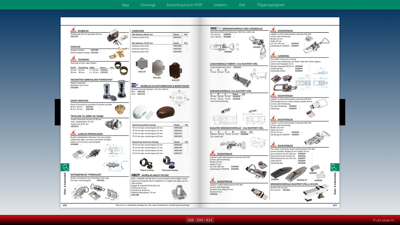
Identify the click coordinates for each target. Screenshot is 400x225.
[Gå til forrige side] (180, 220)
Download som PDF (185, 5)
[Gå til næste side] (219, 220)
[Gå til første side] (171, 220)
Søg (125, 5)
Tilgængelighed (270, 5)
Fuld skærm (383, 220)
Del (242, 5)
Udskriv (220, 5)
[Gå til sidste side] (228, 220)
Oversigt (148, 5)
